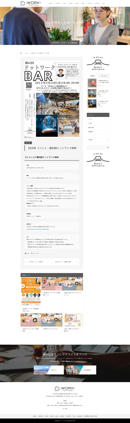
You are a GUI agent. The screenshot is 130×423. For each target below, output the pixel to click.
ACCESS (89, 3)
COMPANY (79, 416)
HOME (50, 3)
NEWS (82, 3)
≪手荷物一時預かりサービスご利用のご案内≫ (103, 82)
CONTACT (97, 3)
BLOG (77, 3)
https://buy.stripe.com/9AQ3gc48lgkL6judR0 (38, 229)
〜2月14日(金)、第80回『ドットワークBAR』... (103, 92)
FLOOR (70, 3)
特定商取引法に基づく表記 (90, 416)
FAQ (104, 3)
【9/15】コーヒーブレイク (50, 329)
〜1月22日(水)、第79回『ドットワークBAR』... (103, 103)
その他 (90, 123)
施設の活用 (91, 127)
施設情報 (90, 131)
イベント (90, 119)
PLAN (64, 3)
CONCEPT (57, 3)
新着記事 (92, 76)
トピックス (103, 76)
